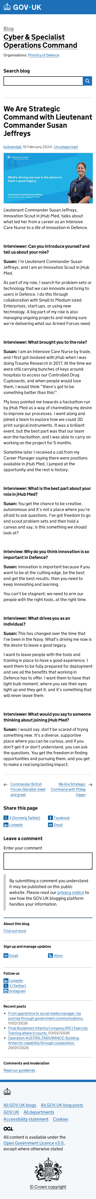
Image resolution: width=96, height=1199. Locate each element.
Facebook (62, 818)
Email (58, 825)
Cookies (60, 1119)
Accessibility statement (25, 1119)
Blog (8, 29)
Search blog (16, 71)
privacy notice (70, 892)
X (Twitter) (17, 986)
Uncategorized (66, 147)
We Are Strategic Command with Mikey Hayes (68, 789)
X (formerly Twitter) (24, 818)
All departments (39, 1112)
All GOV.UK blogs (19, 1105)
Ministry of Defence (43, 55)
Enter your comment (22, 848)
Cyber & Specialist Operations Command (40, 41)
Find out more (14, 931)
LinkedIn (16, 825)
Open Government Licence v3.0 (33, 1143)
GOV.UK (11, 1112)
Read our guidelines (19, 1070)
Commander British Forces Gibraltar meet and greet (27, 789)
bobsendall (12, 147)
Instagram (17, 991)
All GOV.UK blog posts (62, 1105)
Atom (58, 955)
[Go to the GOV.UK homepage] (22, 7)
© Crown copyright (48, 1186)
